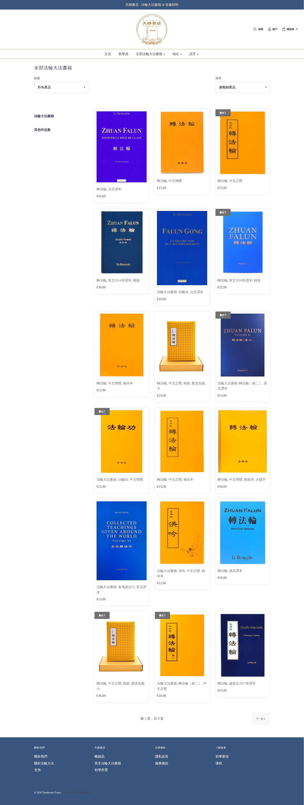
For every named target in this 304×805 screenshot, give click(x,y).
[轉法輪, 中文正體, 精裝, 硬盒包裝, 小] (122, 645)
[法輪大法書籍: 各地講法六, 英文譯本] (122, 540)
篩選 (37, 78)
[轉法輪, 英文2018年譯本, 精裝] (243, 242)
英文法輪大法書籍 (108, 763)
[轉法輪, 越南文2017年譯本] (243, 645)
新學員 (123, 54)
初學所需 (101, 770)
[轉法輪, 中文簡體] (182, 142)
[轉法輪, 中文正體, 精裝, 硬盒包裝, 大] (182, 345)
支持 (37, 770)
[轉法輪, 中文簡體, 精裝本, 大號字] (243, 441)
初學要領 (222, 756)
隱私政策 (161, 756)
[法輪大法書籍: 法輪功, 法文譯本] (182, 247)
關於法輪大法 (44, 763)
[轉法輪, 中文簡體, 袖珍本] (122, 345)
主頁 (107, 54)
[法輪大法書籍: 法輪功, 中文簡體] (122, 441)
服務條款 (161, 763)
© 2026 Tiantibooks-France (47, 792)
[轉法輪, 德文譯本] (243, 532)
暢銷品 (99, 756)
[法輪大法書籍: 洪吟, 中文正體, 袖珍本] (182, 532)
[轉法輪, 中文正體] (243, 142)
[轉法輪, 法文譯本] (122, 146)
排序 (218, 78)
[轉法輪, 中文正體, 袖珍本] (182, 441)
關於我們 (40, 756)
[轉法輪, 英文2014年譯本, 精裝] (122, 242)
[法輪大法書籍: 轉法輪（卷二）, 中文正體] (182, 645)
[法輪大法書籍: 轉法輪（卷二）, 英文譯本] (243, 345)
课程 (218, 763)
